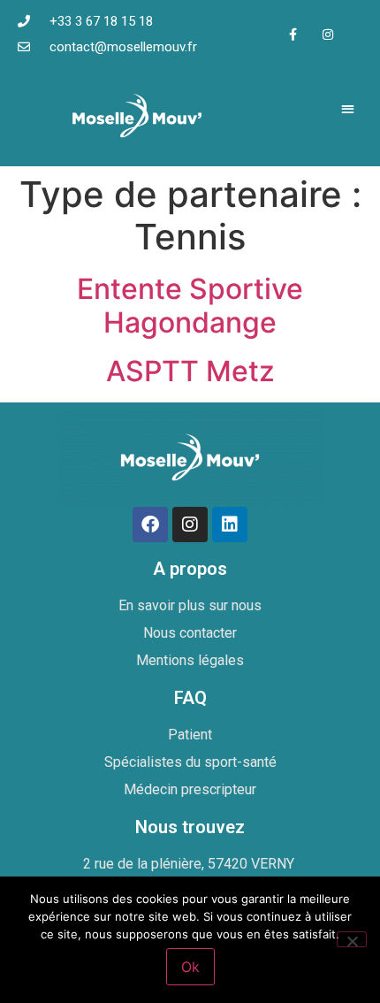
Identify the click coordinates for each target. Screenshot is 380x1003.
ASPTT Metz (190, 371)
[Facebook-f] (293, 34)
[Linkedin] (229, 524)
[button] (348, 108)
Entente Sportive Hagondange (190, 306)
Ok (190, 967)
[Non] (352, 939)
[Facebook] (150, 524)
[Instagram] (327, 34)
